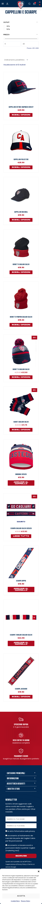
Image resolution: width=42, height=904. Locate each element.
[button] (39, 871)
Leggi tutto (21, 536)
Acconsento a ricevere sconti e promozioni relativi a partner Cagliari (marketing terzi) (20, 848)
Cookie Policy (15, 901)
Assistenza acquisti (16, 783)
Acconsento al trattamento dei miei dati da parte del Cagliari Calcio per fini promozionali (20, 838)
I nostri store (13, 788)
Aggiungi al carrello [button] (21, 483)
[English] (40, 2)
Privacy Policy (25, 901)
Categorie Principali (16, 773)
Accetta (21, 896)
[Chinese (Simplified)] (40, 5)
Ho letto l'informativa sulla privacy (21, 831)
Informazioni (13, 778)
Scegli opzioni (21, 115)
